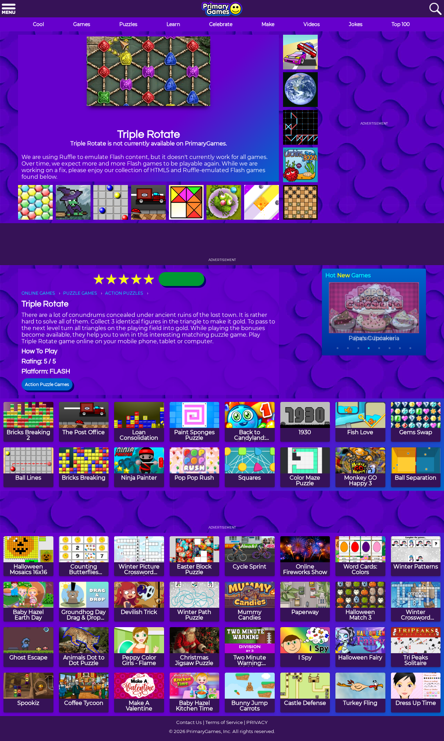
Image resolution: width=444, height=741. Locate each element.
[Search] (435, 9)
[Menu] (8, 9)
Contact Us (189, 722)
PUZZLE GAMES (80, 293)
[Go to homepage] (222, 9)
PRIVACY (256, 722)
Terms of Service (224, 722)
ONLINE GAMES (38, 293)
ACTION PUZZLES (124, 293)
